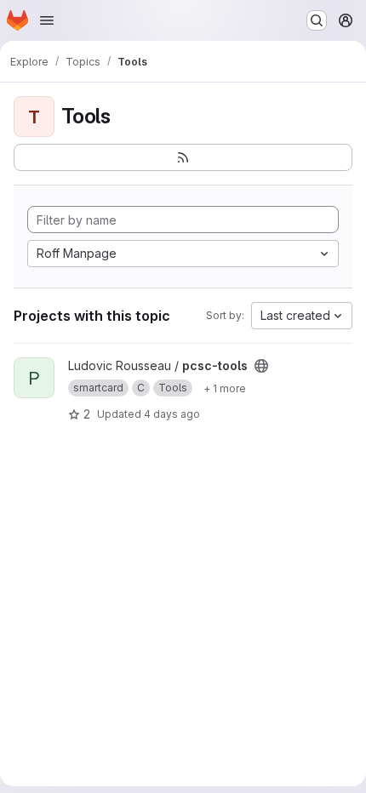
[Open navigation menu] (46, 20)
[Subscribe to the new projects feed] (183, 157)
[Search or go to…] (316, 20)
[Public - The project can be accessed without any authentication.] (261, 366)
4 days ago (172, 414)
